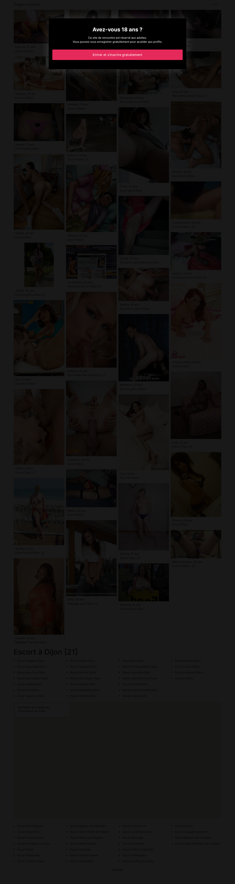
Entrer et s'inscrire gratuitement (117, 55)
